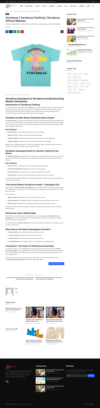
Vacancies (28, 344)
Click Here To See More (55, 263)
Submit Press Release (34, 1)
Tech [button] (65, 6)
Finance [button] (59, 6)
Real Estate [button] (73, 6)
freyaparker (48, 344)
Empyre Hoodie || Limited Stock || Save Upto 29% (85, 19)
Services (81, 86)
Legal (11, 11)
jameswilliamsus (80, 52)
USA (76, 86)
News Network (25, 1)
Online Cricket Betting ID (73, 80)
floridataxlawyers (29, 323)
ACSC (16, 288)
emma (6, 311)
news (75, 89)
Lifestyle (86, 74)
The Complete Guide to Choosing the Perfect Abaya (85, 28)
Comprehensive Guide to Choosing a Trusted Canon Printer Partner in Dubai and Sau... (20, 278)
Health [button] (37, 6)
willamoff (48, 381)
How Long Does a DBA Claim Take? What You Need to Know (54, 320)
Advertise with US (52, 1)
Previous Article (30, 275)
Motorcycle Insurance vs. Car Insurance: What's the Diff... (13, 309)
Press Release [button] (29, 6)
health (75, 74)
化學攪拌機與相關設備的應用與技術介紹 (77, 44)
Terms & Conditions (88, 404)
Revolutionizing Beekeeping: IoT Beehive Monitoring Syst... (54, 378)
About (19, 1)
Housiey (69, 89)
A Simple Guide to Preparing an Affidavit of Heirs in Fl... (34, 320)
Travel (80, 74)
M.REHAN (79, 22)
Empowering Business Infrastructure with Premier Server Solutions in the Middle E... (49, 278)
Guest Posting (44, 1)
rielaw (47, 323)
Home (21, 6)
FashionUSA (70, 86)
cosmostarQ (70, 46)
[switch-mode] (93, 1)
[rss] (7, 381)
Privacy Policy (13, 1)
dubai (88, 83)
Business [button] (51, 6)
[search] (93, 6)
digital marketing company (73, 92)
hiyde (6, 330)
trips (87, 86)
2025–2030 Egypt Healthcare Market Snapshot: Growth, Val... (85, 50)
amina (78, 39)
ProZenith (82, 83)
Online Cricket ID (77, 77)
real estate (75, 83)
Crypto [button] (44, 6)
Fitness (69, 77)
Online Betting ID (84, 80)
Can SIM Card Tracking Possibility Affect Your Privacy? (85, 36)
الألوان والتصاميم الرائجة (11, 329)
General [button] (81, 6)
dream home (81, 89)
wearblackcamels (81, 30)
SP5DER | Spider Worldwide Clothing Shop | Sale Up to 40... (55, 341)
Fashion (69, 74)
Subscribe (91, 375)
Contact (7, 1)
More (88, 6)
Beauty (69, 83)
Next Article (39, 275)
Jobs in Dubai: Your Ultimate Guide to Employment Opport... (34, 341)
